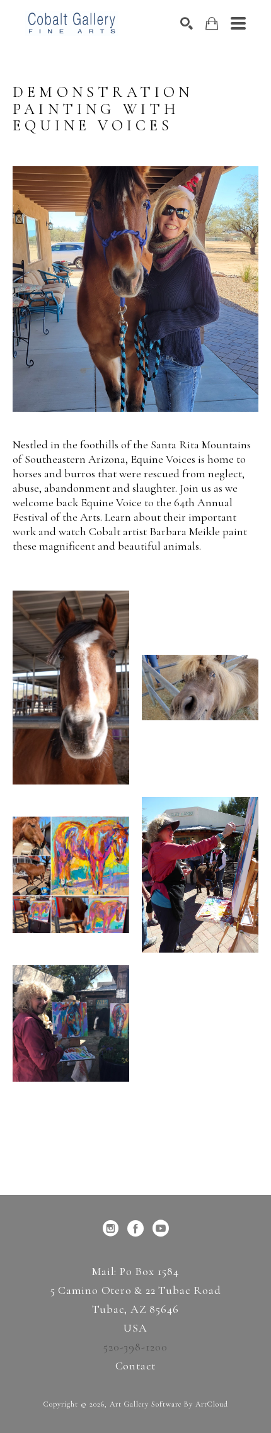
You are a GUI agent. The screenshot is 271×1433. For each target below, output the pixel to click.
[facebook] (135, 1228)
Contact (135, 1366)
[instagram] (110, 1228)
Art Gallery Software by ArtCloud (169, 1404)
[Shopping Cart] (211, 23)
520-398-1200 (135, 1347)
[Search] (186, 23)
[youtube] (161, 1228)
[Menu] (238, 23)
